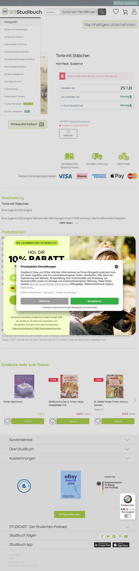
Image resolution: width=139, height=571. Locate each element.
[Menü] (134, 495)
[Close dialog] (129, 242)
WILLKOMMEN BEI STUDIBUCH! (36, 243)
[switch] (127, 516)
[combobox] (15, 288)
